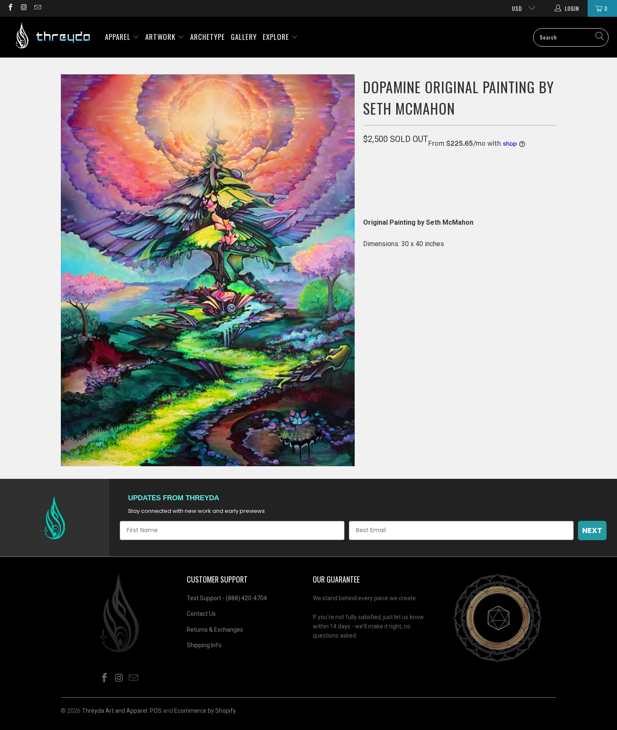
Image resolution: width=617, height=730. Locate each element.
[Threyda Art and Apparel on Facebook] (10, 8)
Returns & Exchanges (215, 629)
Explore (277, 37)
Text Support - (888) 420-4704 (227, 598)
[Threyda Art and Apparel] (52, 37)
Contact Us (201, 613)
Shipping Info (204, 645)
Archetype (207, 37)
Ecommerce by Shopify (205, 710)
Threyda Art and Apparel (114, 710)
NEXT (592, 530)
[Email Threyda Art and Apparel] (37, 8)
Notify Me (448, 182)
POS (156, 710)
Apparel (119, 37)
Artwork (161, 37)
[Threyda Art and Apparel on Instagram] (23, 8)
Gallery (244, 37)
